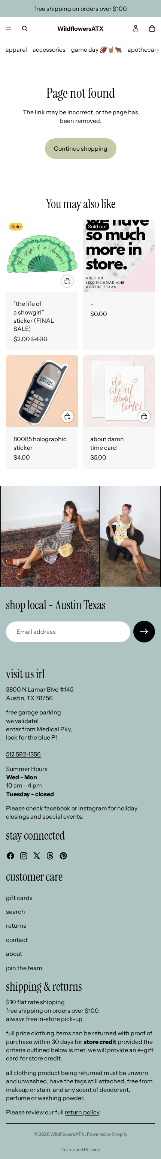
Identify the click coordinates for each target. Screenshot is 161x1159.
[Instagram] (23, 855)
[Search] (24, 28)
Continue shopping (80, 148)
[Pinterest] (63, 855)
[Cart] (152, 28)
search (15, 911)
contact (17, 939)
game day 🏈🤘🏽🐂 (96, 49)
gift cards (19, 897)
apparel (16, 49)
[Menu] (8, 28)
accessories (49, 49)
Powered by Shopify (107, 1134)
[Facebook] (10, 855)
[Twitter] (36, 855)
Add (73, 281)
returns (16, 926)
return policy (82, 1112)
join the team (24, 968)
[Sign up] (144, 631)
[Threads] (50, 855)
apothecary (144, 49)
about (14, 954)
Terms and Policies (80, 1149)
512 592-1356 (23, 754)
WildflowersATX (67, 1134)
